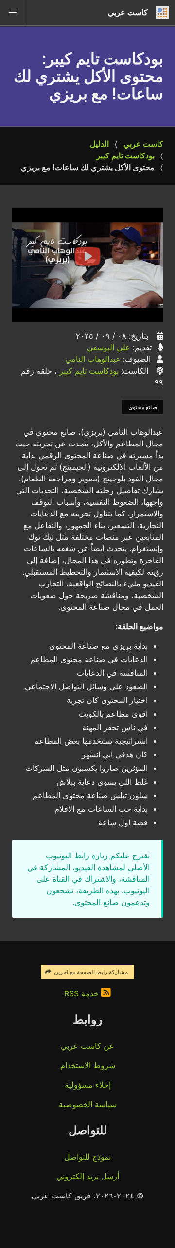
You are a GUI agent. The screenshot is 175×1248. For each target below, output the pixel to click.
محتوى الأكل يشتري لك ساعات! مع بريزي (88, 167)
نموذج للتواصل (87, 1157)
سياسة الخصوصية (88, 1104)
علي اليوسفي (108, 347)
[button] (12, 12)
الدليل (99, 144)
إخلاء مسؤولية (88, 1085)
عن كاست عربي (87, 1046)
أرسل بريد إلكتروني (87, 1176)
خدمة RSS (82, 993)
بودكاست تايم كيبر (125, 156)
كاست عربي (143, 144)
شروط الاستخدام (87, 1065)
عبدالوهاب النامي (93, 359)
